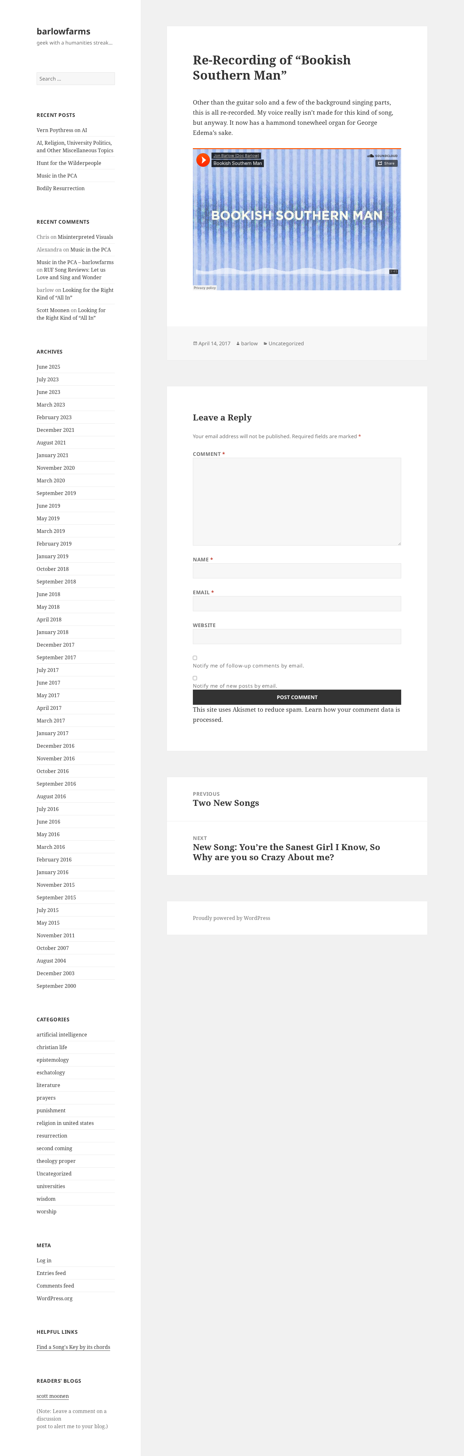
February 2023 (54, 417)
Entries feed (51, 1273)
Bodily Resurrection (61, 188)
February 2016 (54, 859)
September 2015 (56, 897)
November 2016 (56, 758)
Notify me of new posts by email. (235, 685)
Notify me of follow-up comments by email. (248, 665)
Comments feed (55, 1285)
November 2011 (56, 935)
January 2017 (52, 733)
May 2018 (48, 606)
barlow (249, 343)
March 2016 (51, 846)
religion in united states (65, 1123)
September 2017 (56, 657)
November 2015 (56, 884)
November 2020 (56, 467)
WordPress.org (55, 1298)
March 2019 (51, 531)
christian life (52, 1047)
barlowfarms (63, 31)
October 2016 (53, 771)
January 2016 (52, 872)
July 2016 (48, 809)
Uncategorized (54, 1173)
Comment (209, 453)
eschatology (51, 1072)
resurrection (52, 1135)
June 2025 (48, 366)
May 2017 (48, 695)
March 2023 (51, 404)
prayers (46, 1097)
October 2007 (53, 948)
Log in (44, 1260)
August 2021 (51, 442)
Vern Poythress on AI (62, 130)
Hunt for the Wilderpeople (69, 163)
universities (51, 1186)
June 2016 (48, 821)
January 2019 (52, 556)
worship (47, 1211)
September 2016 (56, 783)
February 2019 (54, 543)
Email (203, 592)
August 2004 (51, 960)
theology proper (56, 1160)
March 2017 (51, 720)
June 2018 (48, 594)
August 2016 (51, 796)
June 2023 (48, 392)
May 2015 (48, 922)
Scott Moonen (53, 310)
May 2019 (48, 518)
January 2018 (52, 632)
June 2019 (48, 505)
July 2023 (48, 379)
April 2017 (49, 707)
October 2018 (53, 568)
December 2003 (55, 973)
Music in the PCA (57, 175)
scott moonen (53, 1396)
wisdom (46, 1198)
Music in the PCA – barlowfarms (75, 262)
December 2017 (55, 644)
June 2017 (48, 682)
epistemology (53, 1059)
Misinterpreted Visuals (85, 236)
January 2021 (52, 455)
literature (48, 1085)
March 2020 (51, 480)
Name (203, 559)
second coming (54, 1148)
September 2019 (56, 493)
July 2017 (48, 670)
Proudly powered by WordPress (231, 918)
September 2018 (56, 581)
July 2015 (48, 910)
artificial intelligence (62, 1034)
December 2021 (55, 429)
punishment (51, 1110)
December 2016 (55, 745)
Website (204, 625)
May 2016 (48, 834)
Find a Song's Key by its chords (73, 1347)
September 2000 (56, 985)
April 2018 (49, 619)
